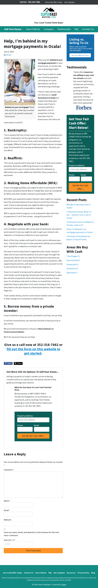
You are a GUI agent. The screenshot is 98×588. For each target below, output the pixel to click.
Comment (9, 469)
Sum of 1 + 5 (9, 540)
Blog (93, 573)
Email (37, 425)
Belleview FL (72, 272)
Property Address (25, 415)
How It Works (33, 29)
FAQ (76, 29)
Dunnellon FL (72, 268)
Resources (71, 573)
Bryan (8, 54)
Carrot (64, 584)
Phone (20, 425)
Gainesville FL (73, 264)
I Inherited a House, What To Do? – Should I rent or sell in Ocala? (79, 214)
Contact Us (88, 29)
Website (7, 519)
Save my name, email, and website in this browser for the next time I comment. (31, 534)
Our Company (69, 2)
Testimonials (64, 29)
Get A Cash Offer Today (53, 2)
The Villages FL (73, 256)
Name (7, 500)
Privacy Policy (83, 573)
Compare (48, 29)
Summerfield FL (73, 260)
